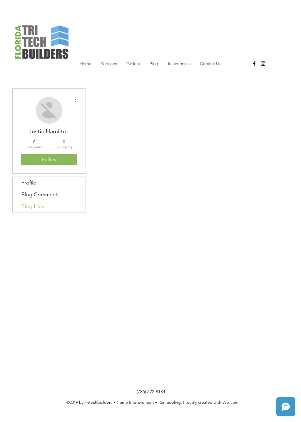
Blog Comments (40, 194)
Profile (28, 183)
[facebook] (254, 64)
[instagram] (263, 64)
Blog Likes (33, 206)
